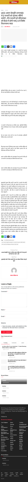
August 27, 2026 (6, 397)
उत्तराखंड (6, 10)
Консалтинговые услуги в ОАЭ (23, 427)
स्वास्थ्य (6, 475)
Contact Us (16, 475)
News (11, 433)
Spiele (11, 442)
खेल (1, 475)
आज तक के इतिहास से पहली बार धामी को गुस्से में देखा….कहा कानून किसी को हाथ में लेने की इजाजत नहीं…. (16, 368)
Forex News (4, 450)
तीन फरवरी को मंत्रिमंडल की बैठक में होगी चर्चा (10, 244)
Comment (4, 291)
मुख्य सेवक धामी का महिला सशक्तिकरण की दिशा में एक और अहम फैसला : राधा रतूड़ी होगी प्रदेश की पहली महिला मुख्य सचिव (17, 354)
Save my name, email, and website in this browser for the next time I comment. (15, 326)
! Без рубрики (4, 422)
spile (11, 446)
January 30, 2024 (15, 26)
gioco (11, 426)
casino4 (3, 444)
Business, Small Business (5, 440)
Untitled (4, 380)
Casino (2, 442)
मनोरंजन (20, 443)
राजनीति (20, 447)
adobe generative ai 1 (4, 430)
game (11, 422)
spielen (12, 444)
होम (1, 472)
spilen (11, 448)
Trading (21, 422)
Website (3, 323)
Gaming (12, 424)
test (11, 449)
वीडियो (10, 475)
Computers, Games (4, 446)
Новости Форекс (21, 433)
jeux (11, 428)
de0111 (3, 448)
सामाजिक (20, 449)
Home (2, 10)
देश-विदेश (21, 437)
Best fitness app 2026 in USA (5, 433)
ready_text (12, 440)
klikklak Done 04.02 (13, 430)
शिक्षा (17, 474)
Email (3, 316)
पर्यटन (2, 474)
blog (2, 435)
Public (11, 438)
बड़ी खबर (21, 439)
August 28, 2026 (6, 382)
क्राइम (21, 472)
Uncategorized (22, 424)
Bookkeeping (4, 437)
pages (11, 436)
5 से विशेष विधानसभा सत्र (9, 240)
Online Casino (13, 434)
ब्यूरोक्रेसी (21, 441)
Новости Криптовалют (22, 430)
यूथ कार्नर (21, 445)
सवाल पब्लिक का (7, 26)
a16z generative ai (4, 427)
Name (3, 310)
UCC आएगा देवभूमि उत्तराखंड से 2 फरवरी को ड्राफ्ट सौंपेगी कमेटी (13, 242)
